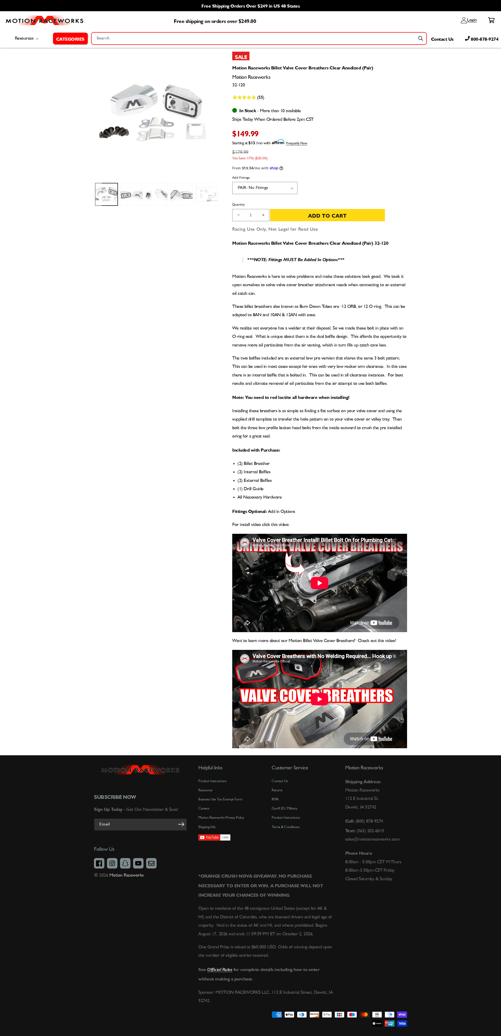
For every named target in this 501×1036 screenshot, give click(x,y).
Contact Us (442, 38)
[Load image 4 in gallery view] (181, 194)
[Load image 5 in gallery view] (206, 194)
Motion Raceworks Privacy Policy (221, 817)
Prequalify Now (296, 143)
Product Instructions (286, 817)
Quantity (238, 204)
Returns (277, 790)
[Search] (420, 38)
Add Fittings (241, 177)
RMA (275, 799)
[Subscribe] (181, 824)
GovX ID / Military (284, 808)
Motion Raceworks (126, 875)
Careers (203, 808)
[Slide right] (215, 194)
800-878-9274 (484, 38)
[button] (70, 38)
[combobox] (259, 38)
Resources (205, 790)
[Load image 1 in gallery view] (106, 194)
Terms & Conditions (285, 827)
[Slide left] (98, 194)
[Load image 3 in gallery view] (156, 194)
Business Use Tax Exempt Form (220, 799)
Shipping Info (207, 827)
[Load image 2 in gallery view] (131, 194)
